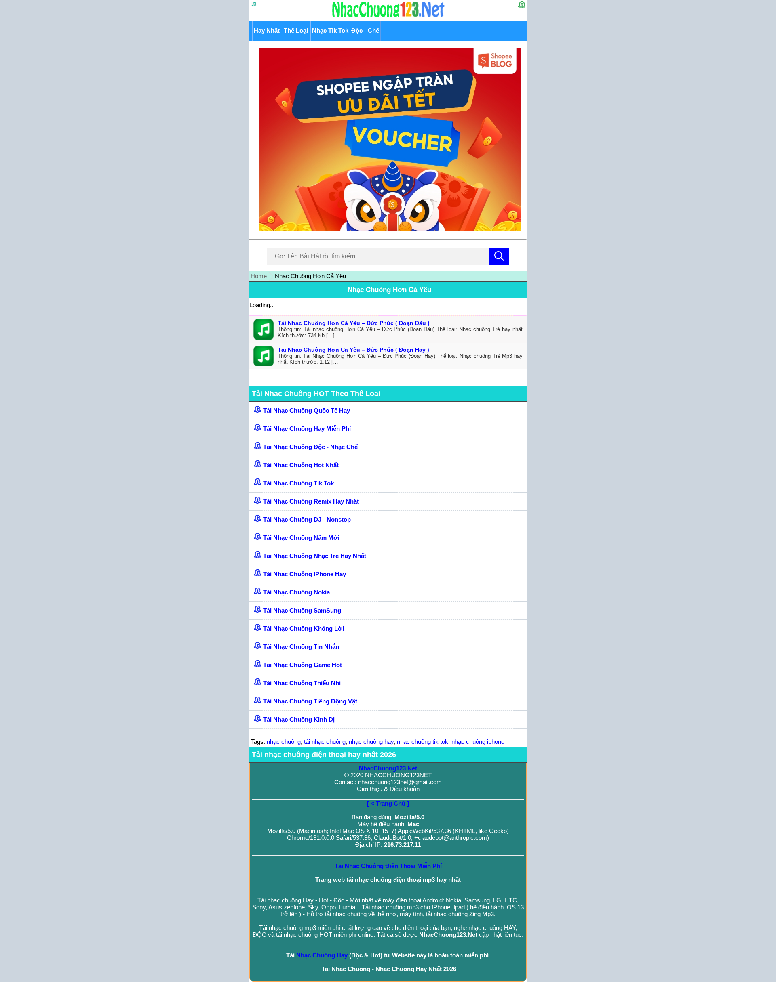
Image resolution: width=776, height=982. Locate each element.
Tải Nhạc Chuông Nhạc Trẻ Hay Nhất (314, 555)
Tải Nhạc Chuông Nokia (296, 592)
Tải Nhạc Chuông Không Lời (303, 628)
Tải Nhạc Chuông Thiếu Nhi (302, 683)
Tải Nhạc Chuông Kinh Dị (299, 719)
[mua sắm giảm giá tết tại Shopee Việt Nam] (388, 229)
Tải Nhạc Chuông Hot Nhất (301, 465)
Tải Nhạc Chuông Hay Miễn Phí (307, 428)
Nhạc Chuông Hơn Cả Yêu (389, 290)
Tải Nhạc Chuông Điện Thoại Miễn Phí (388, 865)
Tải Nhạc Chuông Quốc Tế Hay (306, 410)
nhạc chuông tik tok (422, 741)
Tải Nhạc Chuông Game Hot (302, 664)
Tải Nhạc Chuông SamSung (302, 610)
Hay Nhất (267, 30)
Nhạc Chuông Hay (322, 955)
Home (259, 276)
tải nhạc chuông (325, 741)
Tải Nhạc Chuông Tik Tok (298, 483)
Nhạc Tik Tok (330, 30)
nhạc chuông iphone (477, 741)
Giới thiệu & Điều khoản (388, 788)
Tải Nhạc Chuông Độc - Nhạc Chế (310, 446)
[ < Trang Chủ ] (388, 803)
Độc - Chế (365, 30)
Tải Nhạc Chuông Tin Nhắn (301, 646)
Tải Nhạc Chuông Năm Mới (301, 537)
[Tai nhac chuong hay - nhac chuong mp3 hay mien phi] (388, 16)
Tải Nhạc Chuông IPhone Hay (304, 574)
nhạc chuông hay (371, 741)
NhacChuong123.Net (388, 768)
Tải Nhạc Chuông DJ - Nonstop (307, 519)
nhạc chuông (284, 741)
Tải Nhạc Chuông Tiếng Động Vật (310, 701)
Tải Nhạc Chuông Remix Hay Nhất (311, 501)
